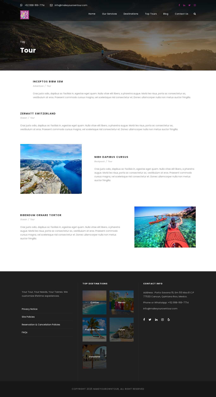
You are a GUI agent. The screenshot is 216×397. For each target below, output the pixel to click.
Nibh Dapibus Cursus (111, 157)
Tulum (121, 329)
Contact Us (181, 13)
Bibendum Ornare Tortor (41, 215)
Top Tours (151, 13)
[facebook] (179, 5)
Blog (165, 13)
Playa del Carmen (94, 329)
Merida (121, 302)
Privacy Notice (29, 309)
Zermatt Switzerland (38, 113)
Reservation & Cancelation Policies (41, 324)
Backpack (99, 161)
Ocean (23, 117)
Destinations (131, 13)
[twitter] (189, 5)
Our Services (109, 13)
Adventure (38, 85)
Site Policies (28, 316)
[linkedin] (184, 5)
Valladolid (94, 356)
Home (92, 13)
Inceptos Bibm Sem (48, 81)
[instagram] (195, 5)
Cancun (94, 302)
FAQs (24, 332)
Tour (49, 85)
